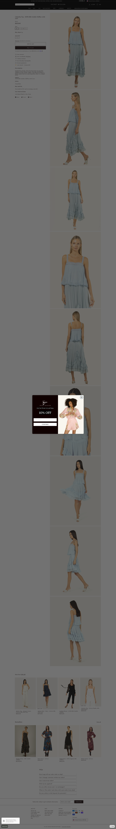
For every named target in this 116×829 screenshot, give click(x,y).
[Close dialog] (81, 397)
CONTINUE (45, 424)
